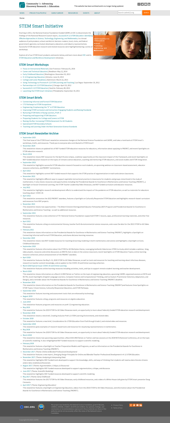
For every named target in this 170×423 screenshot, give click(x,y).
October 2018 (28, 318)
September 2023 (29, 162)
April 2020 (27, 257)
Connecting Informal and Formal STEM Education (42, 101)
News (22, 13)
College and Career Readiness (34, 80)
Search (146, 13)
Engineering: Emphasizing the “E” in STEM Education (44, 107)
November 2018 (29, 313)
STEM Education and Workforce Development (37, 58)
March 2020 (27, 271)
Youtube (145, 4)
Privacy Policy (118, 405)
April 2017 (27, 385)
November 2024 (29, 146)
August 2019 (27, 296)
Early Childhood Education (33, 74)
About (97, 13)
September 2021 (29, 213)
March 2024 (27, 154)
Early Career (57, 13)
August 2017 (27, 365)
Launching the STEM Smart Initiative (37, 91)
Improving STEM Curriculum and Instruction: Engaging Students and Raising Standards (57, 110)
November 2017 (29, 357)
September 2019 (29, 291)
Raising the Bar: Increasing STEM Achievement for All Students (47, 121)
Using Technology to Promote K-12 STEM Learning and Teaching (48, 82)
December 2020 (29, 238)
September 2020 (29, 246)
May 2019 (26, 307)
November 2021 (29, 204)
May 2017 (26, 376)
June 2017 (27, 371)
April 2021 (27, 221)
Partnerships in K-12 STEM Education (37, 85)
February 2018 (28, 343)
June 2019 (27, 302)
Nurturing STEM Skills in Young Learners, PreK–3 (42, 113)
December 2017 (29, 352)
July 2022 (26, 187)
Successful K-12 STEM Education (35, 88)
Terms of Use (117, 408)
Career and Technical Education (35, 71)
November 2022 (29, 176)
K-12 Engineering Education (34, 77)
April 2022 (27, 196)
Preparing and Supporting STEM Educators (40, 115)
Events (86, 13)
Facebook (139, 4)
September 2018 (29, 324)
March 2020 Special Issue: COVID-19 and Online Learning (45, 266)
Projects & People (37, 13)
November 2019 (29, 282)
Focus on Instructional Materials (35, 68)
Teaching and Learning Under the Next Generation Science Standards (50, 126)
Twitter (142, 4)
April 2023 (27, 171)
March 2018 (27, 335)
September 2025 (29, 137)
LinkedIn (149, 4)
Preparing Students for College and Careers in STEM (43, 118)
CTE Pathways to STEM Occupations (37, 104)
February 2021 (28, 229)
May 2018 (26, 329)
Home (22, 18)
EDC (84, 55)
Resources (73, 13)
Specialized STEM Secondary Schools (37, 124)
